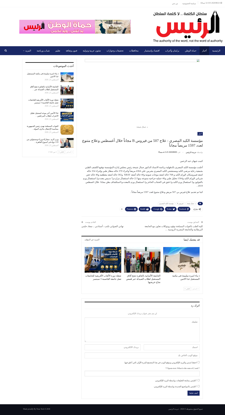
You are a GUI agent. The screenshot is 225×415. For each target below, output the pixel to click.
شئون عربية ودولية (92, 50)
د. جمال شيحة (191, 203)
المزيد (28, 50)
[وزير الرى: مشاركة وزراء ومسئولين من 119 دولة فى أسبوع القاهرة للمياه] (67, 143)
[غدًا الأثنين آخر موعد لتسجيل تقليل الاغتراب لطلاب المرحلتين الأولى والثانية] (67, 117)
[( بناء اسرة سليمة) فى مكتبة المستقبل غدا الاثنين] (181, 260)
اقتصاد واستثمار (151, 50)
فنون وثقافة (71, 50)
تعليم (57, 50)
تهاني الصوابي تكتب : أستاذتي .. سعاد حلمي (102, 226)
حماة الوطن (190, 50)
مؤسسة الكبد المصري (166, 203)
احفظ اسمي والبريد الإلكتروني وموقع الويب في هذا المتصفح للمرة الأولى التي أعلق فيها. (160, 362)
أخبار (204, 50)
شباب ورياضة (43, 50)
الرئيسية (216, 50)
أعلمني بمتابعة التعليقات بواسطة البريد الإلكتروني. (175, 380)
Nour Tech (40, 409)
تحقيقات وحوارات (115, 50)
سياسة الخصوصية (189, 3)
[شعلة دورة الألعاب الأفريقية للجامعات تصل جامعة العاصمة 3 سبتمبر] (103, 260)
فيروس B (180, 203)
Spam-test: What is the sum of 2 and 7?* (182, 368)
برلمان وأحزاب (172, 50)
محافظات (134, 50)
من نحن (175, 3)
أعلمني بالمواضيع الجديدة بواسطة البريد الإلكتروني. (175, 386)
